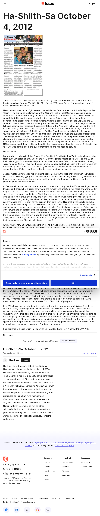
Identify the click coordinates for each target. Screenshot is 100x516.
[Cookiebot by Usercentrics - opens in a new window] (85, 232)
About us (46, 462)
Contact (46, 480)
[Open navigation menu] (4, 3)
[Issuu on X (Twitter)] (27, 510)
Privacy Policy (29, 254)
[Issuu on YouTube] (48, 510)
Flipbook (65, 471)
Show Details (86, 275)
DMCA (53, 499)
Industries (66, 475)
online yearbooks (59, 442)
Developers (85, 462)
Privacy (14, 499)
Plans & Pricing (49, 471)
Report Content (42, 499)
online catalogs (75, 442)
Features (65, 467)
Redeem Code (86, 467)
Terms (5, 499)
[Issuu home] (47, 3)
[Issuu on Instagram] (37, 510)
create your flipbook (64, 445)
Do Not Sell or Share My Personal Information (19, 502)
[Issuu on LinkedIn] (17, 510)
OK (73, 283)
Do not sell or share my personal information (26, 283)
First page (8, 335)
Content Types (67, 462)
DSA (61, 499)
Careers (46, 467)
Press (45, 475)
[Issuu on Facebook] (6, 510)
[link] (92, 3)
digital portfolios (41, 442)
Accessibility (71, 499)
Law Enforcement (26, 499)
